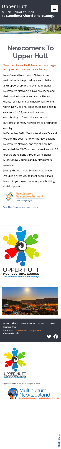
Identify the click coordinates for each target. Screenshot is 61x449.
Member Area (9, 327)
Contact (51, 323)
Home (6, 323)
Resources (8, 331)
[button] (60, 444)
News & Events (28, 323)
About (15, 323)
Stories (41, 323)
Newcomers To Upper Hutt (28, 331)
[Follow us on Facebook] (55, 336)
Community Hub (11, 333)
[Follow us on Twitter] (48, 336)
